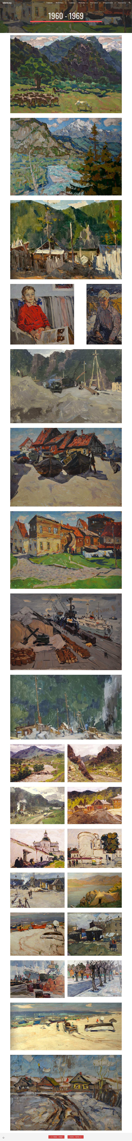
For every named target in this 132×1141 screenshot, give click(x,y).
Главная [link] (49, 3)
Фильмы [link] (82, 3)
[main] (66, 16)
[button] (129, 2)
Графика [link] (72, 3)
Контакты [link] (122, 3)
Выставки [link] (94, 3)
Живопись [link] (59, 3)
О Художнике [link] (108, 3)
